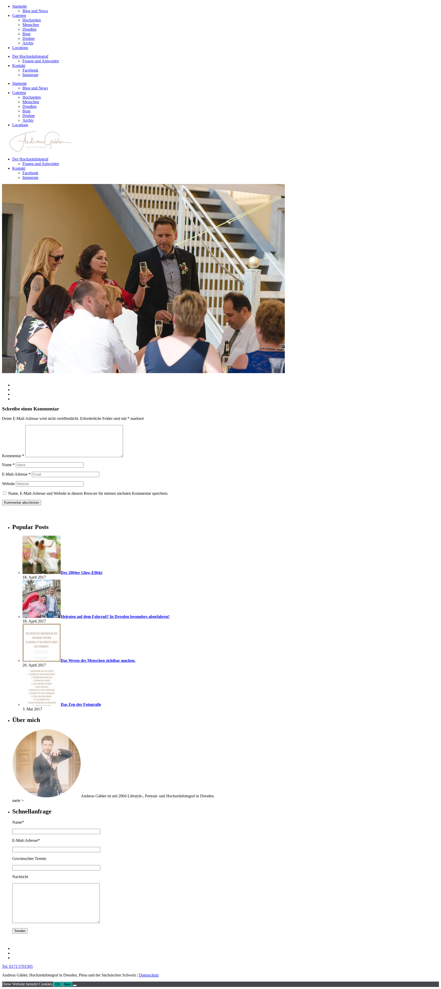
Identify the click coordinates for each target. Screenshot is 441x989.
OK (57, 984)
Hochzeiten (31, 20)
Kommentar (13, 456)
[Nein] (75, 985)
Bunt (26, 34)
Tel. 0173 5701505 (17, 966)
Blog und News (35, 11)
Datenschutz (149, 975)
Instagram (30, 75)
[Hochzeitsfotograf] (46, 796)
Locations (20, 47)
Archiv (28, 43)
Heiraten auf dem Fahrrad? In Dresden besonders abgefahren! (115, 616)
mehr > (18, 800)
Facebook (30, 70)
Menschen (30, 24)
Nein (67, 984)
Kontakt (18, 65)
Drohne (28, 38)
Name (8, 465)
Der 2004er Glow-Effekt (81, 572)
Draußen (29, 29)
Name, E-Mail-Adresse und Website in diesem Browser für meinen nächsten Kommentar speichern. (88, 493)
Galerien (19, 15)
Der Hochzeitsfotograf (30, 56)
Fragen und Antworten (40, 61)
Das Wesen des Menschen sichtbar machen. (98, 660)
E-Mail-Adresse (16, 474)
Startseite (19, 6)
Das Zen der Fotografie (81, 704)
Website (8, 483)
